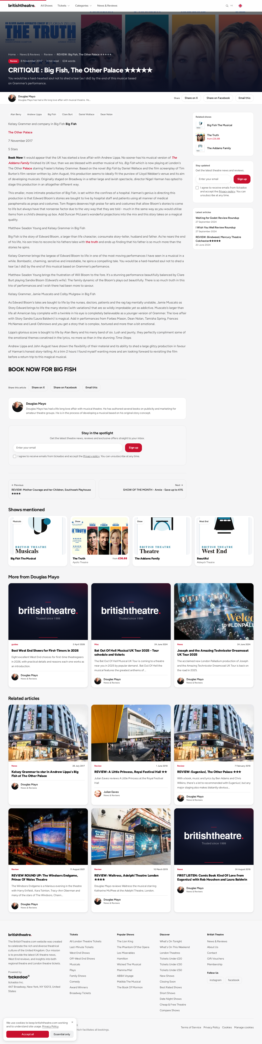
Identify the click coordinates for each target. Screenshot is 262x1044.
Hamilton (122, 958)
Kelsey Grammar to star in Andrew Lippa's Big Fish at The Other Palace (45, 774)
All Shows (47, 5)
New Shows (167, 976)
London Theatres (170, 953)
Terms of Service (191, 1027)
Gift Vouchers (215, 958)
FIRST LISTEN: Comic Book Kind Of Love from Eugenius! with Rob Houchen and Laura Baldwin (212, 877)
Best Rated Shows (171, 987)
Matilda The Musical (129, 981)
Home (12, 54)
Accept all (28, 1034)
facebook (233, 980)
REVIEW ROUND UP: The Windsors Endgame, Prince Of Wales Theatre (45, 877)
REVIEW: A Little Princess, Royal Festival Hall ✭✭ (130, 772)
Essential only (62, 1034)
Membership (214, 964)
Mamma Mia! (124, 970)
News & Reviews (107, 5)
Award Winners (79, 987)
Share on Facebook (218, 98)
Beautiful (202, 558)
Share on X (191, 98)
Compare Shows (170, 1010)
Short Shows (167, 993)
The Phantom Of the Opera (133, 947)
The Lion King (125, 941)
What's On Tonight (171, 941)
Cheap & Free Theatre (173, 1004)
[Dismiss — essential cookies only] (72, 1022)
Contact (212, 953)
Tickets (62, 5)
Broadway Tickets (80, 993)
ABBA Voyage (125, 976)
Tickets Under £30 (171, 964)
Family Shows (78, 976)
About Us (212, 947)
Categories (81, 5)
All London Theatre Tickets (85, 941)
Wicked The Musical (129, 964)
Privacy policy (91, 456)
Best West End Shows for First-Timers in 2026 (45, 650)
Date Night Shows (171, 999)
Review (48, 54)
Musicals (17, 521)
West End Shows (80, 953)
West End (203, 521)
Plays (73, 970)
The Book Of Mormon (130, 987)
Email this (244, 98)
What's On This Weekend (175, 947)
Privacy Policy (212, 1027)
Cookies (227, 1027)
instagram (216, 980)
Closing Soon (168, 981)
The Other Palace (20, 132)
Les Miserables (126, 953)
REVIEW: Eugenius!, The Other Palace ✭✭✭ (209, 772)
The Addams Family (147, 558)
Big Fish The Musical (23, 558)
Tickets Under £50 (171, 970)
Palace (27, 168)
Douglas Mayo (36, 403)
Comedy (75, 981)
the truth (92, 242)
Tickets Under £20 (171, 958)
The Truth (79, 558)
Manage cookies (244, 1027)
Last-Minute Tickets (82, 947)
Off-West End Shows (82, 958)
